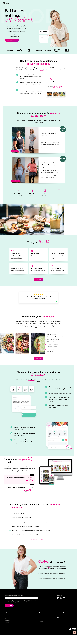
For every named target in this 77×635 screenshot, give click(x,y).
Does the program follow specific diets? (22, 517)
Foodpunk (41, 612)
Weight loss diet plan (8, 615)
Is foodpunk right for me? (18, 513)
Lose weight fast (7, 620)
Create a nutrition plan (65, 3)
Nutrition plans (39, 3)
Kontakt (40, 618)
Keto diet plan (7, 616)
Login (72, 3)
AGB (43, 631)
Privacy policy (39, 631)
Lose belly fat (7, 622)
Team (57, 3)
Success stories (51, 3)
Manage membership (61, 612)
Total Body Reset (15, 151)
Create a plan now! (12, 40)
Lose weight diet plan (15, 180)
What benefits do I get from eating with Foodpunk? (25, 535)
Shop (58, 617)
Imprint (35, 631)
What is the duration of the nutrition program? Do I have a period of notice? (31, 530)
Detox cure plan (7, 618)
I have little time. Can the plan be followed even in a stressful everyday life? (31, 522)
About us (41, 615)
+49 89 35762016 (42, 621)
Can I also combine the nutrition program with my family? (26, 526)
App (45, 3)
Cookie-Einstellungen (48, 631)
